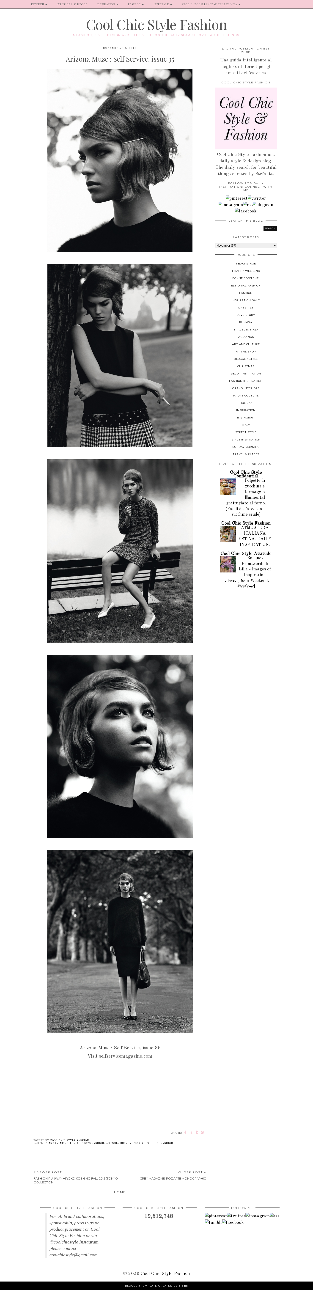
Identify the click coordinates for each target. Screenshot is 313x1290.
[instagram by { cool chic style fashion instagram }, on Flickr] (231, 205)
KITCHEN (37, 4)
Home (120, 1192)
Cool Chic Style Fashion (156, 24)
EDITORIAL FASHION (144, 1143)
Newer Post (76, 1177)
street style (245, 432)
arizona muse (116, 1143)
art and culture (246, 344)
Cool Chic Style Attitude (246, 553)
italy (246, 424)
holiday (246, 402)
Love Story (246, 314)
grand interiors (246, 388)
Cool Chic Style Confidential (246, 474)
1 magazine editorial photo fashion (75, 1143)
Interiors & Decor (72, 4)
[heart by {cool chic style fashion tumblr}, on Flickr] (263, 205)
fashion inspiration (246, 380)
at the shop (246, 351)
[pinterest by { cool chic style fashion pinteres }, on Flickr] (237, 198)
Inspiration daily (246, 300)
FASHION (134, 4)
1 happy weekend (246, 270)
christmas (246, 366)
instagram (246, 417)
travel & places (246, 454)
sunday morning (246, 446)
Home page (13, 4)
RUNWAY (246, 322)
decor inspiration (246, 373)
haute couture (246, 395)
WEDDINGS (246, 336)
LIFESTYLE (161, 4)
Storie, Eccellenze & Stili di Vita (209, 4)
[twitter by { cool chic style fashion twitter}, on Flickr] (257, 198)
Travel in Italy (246, 329)
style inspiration (246, 439)
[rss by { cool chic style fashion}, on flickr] (248, 205)
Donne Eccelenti (246, 278)
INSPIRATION (106, 4)
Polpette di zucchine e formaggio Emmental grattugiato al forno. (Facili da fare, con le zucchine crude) (245, 498)
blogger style (246, 358)
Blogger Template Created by (156, 1285)
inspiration (245, 410)
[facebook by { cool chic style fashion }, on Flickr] (246, 211)
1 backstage (246, 263)
